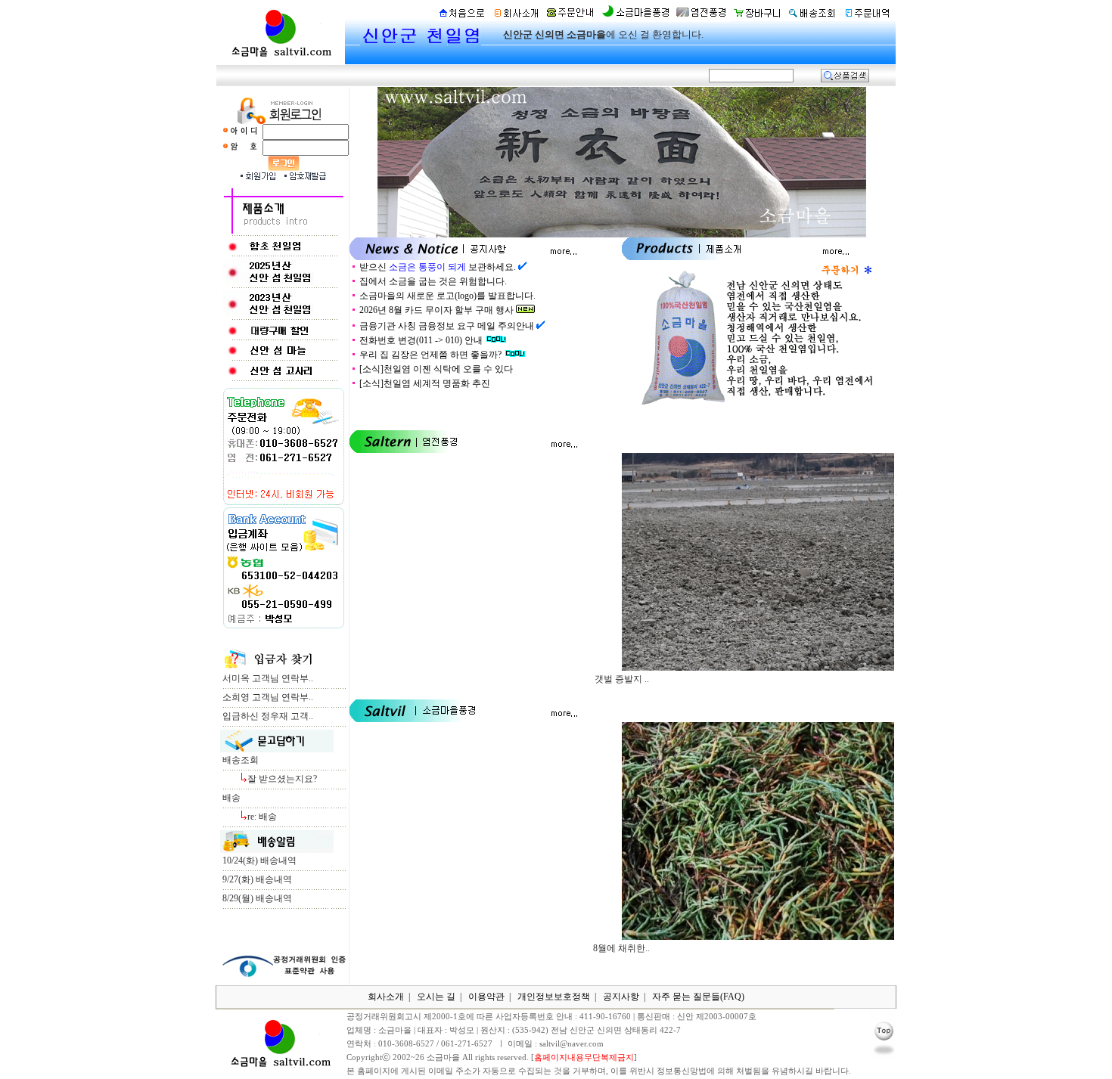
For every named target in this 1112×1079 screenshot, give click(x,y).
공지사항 (621, 996)
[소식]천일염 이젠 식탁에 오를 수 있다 (437, 369)
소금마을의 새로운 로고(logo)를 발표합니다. (447, 295)
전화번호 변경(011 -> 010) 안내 (421, 340)
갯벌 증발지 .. (622, 679)
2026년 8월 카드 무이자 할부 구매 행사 (436, 310)
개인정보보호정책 (553, 996)
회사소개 (386, 996)
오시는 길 (436, 996)
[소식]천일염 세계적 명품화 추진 (425, 383)
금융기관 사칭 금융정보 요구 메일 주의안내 (446, 326)
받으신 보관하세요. (437, 267)
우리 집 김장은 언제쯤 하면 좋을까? (430, 354)
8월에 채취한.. (621, 948)
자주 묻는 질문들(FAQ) (698, 996)
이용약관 (486, 996)
